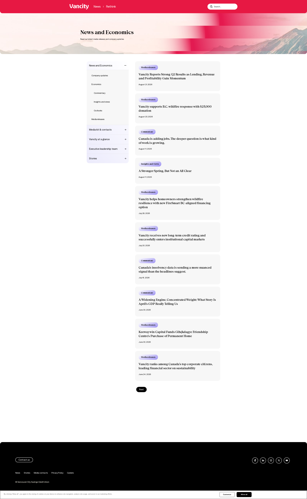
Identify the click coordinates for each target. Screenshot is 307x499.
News (17, 473)
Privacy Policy (57, 473)
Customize (227, 494)
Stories (27, 473)
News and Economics (100, 65)
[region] (153, 494)
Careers (70, 473)
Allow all (244, 494)
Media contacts (41, 473)
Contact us (24, 459)
